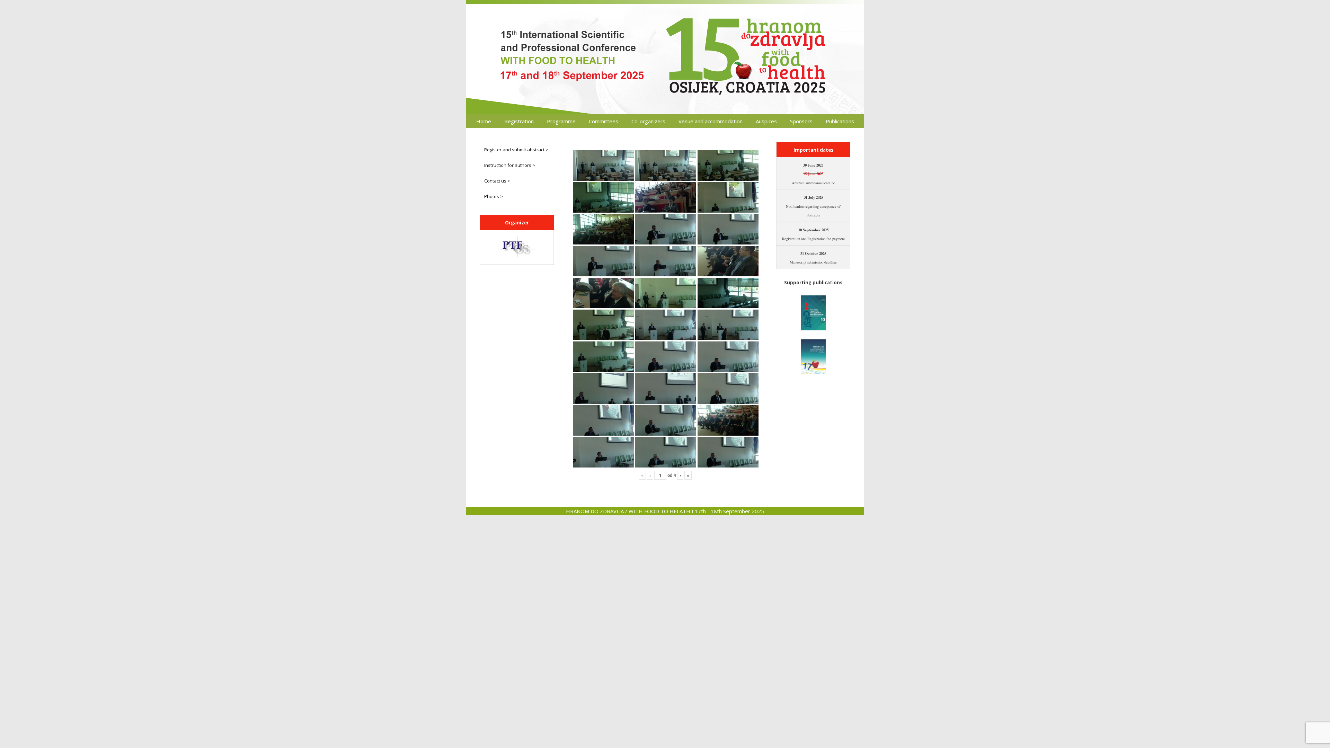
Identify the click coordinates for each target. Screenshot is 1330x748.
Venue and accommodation (711, 121)
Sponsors (801, 121)
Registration (519, 121)
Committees (603, 121)
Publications (840, 121)
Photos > (493, 196)
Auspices (766, 121)
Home (483, 121)
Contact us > (497, 181)
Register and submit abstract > (516, 149)
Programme (561, 121)
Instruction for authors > (509, 165)
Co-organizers (648, 121)
